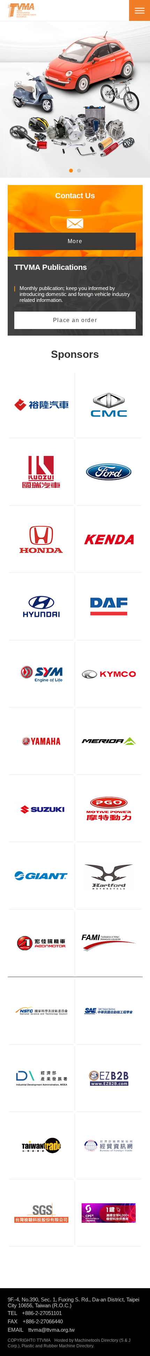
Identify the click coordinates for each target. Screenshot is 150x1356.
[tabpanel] (75, 89)
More (75, 241)
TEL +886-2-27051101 (35, 1313)
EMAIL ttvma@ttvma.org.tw (41, 1330)
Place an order (75, 320)
